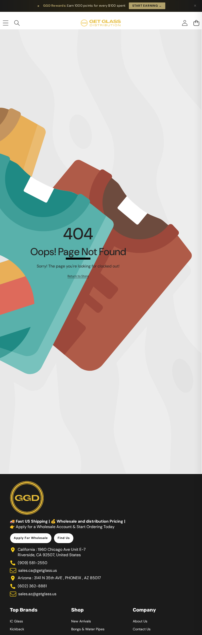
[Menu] (5, 23)
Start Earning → (147, 6)
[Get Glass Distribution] (101, 23)
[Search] (17, 23)
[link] (78, 276)
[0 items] (196, 23)
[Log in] (184, 23)
